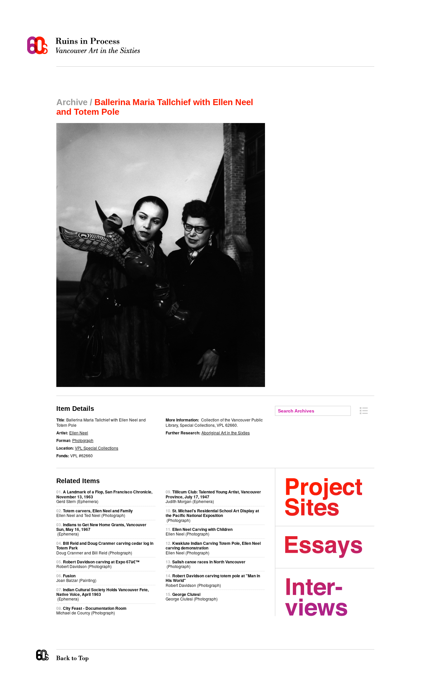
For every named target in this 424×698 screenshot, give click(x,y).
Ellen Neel (78, 432)
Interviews (329, 597)
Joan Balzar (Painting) (76, 578)
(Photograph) (212, 515)
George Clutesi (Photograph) (192, 596)
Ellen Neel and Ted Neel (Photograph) (94, 513)
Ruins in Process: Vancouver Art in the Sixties (85, 45)
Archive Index (364, 410)
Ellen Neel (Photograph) (199, 531)
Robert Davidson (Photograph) (97, 564)
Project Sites (329, 497)
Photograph (82, 440)
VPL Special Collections (96, 448)
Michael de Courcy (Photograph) (91, 610)
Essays (329, 547)
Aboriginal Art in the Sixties (225, 432)
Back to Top (85, 656)
